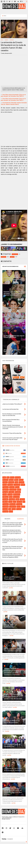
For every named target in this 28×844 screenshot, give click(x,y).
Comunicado (17, 484)
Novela (19, 489)
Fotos (16, 482)
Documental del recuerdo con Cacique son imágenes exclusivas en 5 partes (13, 279)
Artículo (12, 477)
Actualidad (17, 492)
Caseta (10, 501)
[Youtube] (15, 1)
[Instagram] (7, 1)
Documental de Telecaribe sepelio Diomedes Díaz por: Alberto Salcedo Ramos (14, 103)
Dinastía (21, 480)
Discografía (12, 499)
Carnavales (5, 506)
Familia (23, 484)
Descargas (5, 511)
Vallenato (5, 501)
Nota (8, 477)
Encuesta (19, 509)
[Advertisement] (14, 11)
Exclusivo (5, 482)
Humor (18, 506)
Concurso (5, 509)
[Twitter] (9, 1)
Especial (6, 39)
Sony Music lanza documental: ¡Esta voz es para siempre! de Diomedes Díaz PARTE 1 (13, 99)
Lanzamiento (13, 489)
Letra (14, 501)
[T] (1, 1)
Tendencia (11, 492)
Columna (22, 499)
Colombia (19, 501)
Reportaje (5, 492)
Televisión (10, 484)
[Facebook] (4, 1)
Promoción (19, 504)
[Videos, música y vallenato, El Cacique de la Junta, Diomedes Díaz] (14, 8)
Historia (5, 484)
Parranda (10, 494)
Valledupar (5, 497)
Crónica (17, 487)
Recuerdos (5, 480)
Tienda (13, 509)
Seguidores (5, 489)
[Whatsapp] (12, 1)
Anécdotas (11, 482)
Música (16, 480)
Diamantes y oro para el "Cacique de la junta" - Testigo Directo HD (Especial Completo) (13, 293)
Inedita (23, 506)
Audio (10, 497)
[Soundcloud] (18, 1)
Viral (10, 509)
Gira (24, 501)
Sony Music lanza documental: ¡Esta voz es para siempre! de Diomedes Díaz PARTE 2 (13, 95)
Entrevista (12, 39)
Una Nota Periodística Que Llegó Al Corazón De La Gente (14, 336)
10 (4, 785)
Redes (17, 499)
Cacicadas (5, 499)
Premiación (5, 504)
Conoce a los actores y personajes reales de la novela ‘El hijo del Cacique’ (13, 697)
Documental (16, 497)
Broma (11, 511)
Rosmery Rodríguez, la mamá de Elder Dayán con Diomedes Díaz (14, 625)
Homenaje (17, 477)
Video (4, 477)
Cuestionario (12, 506)
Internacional (16, 494)
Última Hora (12, 504)
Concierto (11, 487)
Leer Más (11, 587)
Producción (5, 487)
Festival (5, 494)
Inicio (2, 39)
